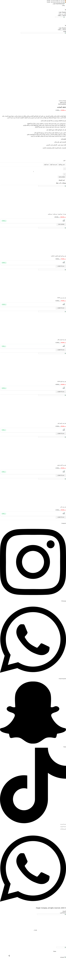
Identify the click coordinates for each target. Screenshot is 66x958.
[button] (61, 224)
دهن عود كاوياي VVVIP (61, 381)
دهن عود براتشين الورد (61, 423)
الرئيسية (64, 102)
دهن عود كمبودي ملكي (61, 339)
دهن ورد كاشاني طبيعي (61, 465)
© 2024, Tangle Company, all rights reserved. (50, 908)
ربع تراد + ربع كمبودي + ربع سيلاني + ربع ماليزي (57, 214)
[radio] (61, 165)
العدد (64, 160)
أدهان (61, 102)
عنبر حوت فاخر (63, 506)
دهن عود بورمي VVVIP (61, 297)
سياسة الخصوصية (63, 826)
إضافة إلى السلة (62, 176)
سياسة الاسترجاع (63, 824)
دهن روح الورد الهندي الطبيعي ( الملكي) (58, 255)
